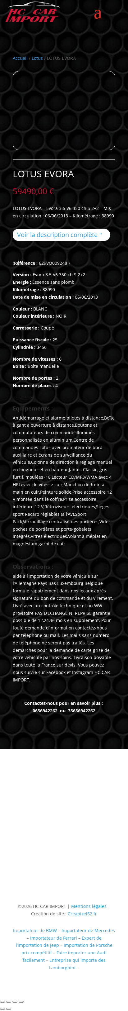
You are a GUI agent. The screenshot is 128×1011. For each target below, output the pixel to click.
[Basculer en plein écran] (8, 1002)
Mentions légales (88, 906)
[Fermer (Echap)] (21, 1002)
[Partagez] (14, 1002)
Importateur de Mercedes (88, 930)
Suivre (73, 864)
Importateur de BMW (35, 930)
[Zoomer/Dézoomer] (2, 1002)
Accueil (20, 58)
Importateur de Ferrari (53, 938)
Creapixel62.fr (82, 914)
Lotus (37, 58)
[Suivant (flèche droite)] (8, 1009)
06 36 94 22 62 (28, 833)
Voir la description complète (57, 234)
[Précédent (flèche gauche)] (2, 1009)
